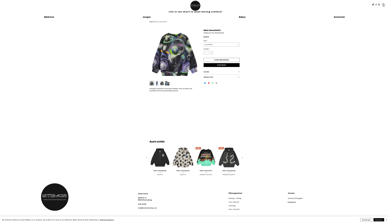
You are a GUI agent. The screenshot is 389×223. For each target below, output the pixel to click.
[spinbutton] (208, 53)
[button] (384, 5)
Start (151, 22)
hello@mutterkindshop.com (147, 208)
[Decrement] (205, 53)
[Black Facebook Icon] (376, 4)
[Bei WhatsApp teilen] (212, 83)
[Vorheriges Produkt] (146, 157)
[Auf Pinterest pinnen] (209, 83)
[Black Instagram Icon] (379, 4)
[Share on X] (216, 83)
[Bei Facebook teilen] (205, 83)
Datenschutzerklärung (107, 220)
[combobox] (222, 45)
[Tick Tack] (373, 4)
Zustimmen (378, 220)
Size (206, 41)
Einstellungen (366, 220)
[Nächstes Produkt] (242, 157)
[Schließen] (386, 219)
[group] (194, 161)
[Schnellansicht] (160, 157)
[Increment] (211, 53)
